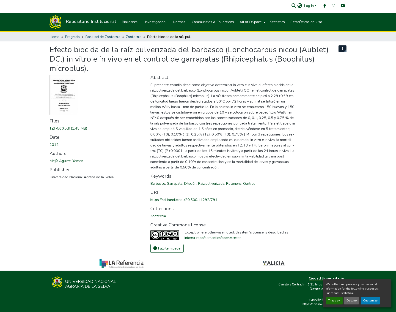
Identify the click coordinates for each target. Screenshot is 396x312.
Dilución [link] (190, 183)
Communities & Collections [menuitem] (213, 21)
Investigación (155, 21)
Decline (351, 300)
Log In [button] (309, 5)
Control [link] (249, 183)
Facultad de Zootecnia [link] (102, 36)
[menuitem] (324, 6)
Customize (370, 300)
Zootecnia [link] (133, 36)
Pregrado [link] (72, 36)
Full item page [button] (169, 248)
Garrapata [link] (174, 183)
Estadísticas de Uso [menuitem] (306, 21)
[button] (294, 5)
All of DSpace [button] (250, 21)
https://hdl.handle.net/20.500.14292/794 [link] (183, 199)
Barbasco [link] (157, 183)
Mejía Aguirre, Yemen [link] (66, 160)
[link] (97, 128)
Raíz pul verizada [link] (211, 183)
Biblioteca (130, 21)
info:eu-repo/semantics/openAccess (212, 237)
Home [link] (54, 36)
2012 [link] (54, 144)
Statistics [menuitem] (277, 21)
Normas (179, 21)
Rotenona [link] (234, 183)
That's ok (334, 300)
